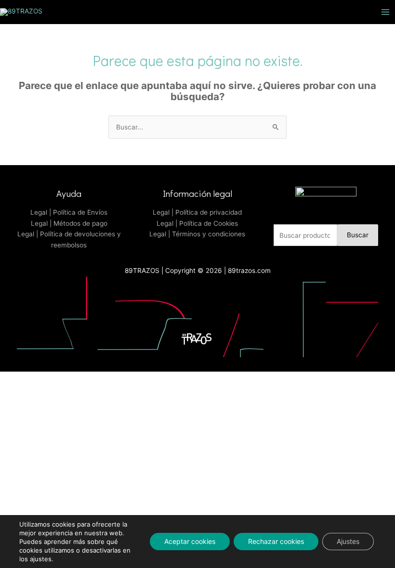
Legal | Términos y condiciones (197, 234)
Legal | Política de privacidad (197, 212)
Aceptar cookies (189, 541)
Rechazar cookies (276, 541)
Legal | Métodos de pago (69, 223)
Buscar (358, 235)
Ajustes (348, 541)
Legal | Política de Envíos (68, 212)
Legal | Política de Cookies (197, 223)
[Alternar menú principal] (385, 11)
